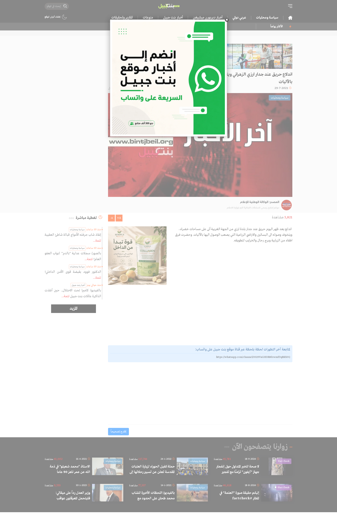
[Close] (227, 20)
